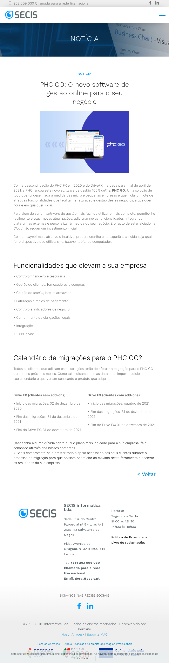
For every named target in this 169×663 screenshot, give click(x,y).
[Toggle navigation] (162, 13)
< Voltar (146, 474)
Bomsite (84, 629)
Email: (82, 578)
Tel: (82, 568)
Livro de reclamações (128, 543)
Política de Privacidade (129, 537)
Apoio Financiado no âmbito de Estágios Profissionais (84, 643)
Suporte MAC (97, 634)
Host (65, 634)
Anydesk (78, 634)
